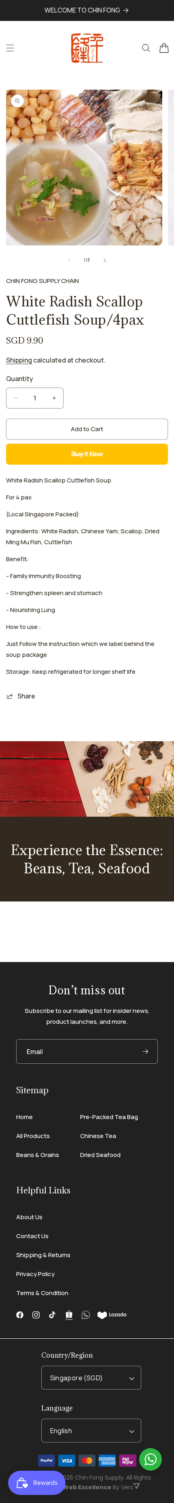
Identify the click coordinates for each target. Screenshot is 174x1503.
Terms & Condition (42, 1293)
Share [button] (26, 696)
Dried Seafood (100, 1155)
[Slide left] (69, 260)
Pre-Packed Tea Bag (109, 1117)
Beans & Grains (37, 1155)
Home (24, 1117)
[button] (10, 48)
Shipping (19, 360)
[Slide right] (105, 260)
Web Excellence (87, 1487)
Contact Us (32, 1236)
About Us (29, 1217)
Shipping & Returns (43, 1255)
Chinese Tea (98, 1136)
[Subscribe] (145, 1051)
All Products (33, 1136)
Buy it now (87, 454)
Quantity (19, 378)
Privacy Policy (35, 1274)
